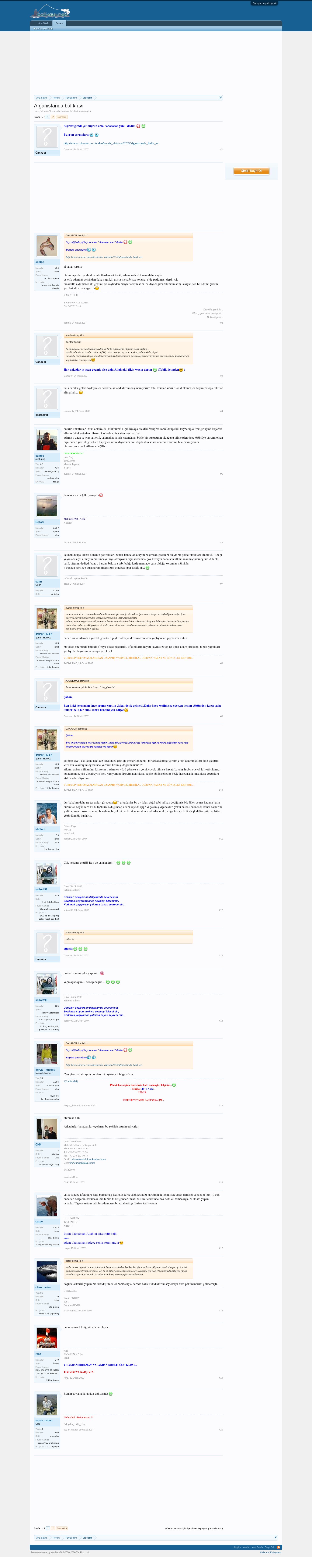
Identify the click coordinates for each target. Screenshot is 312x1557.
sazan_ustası (43, 1420)
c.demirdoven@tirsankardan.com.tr (88, 1159)
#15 (221, 1105)
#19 (221, 1377)
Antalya (55, 594)
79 (57, 835)
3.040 (56, 590)
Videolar (45, 111)
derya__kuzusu (45, 1069)
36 (57, 1296)
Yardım (246, 1547)
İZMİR (56, 1363)
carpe (39, 1221)
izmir (57, 271)
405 (57, 643)
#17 (221, 1248)
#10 (221, 790)
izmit (57, 647)
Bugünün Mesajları (43, 28)
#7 (221, 583)
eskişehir (54, 1436)
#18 (221, 1310)
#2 (221, 322)
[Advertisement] (128, 63)
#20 (221, 1429)
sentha (39, 262)
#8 (221, 663)
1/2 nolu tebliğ (71, 1081)
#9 (221, 716)
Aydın (56, 531)
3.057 (56, 528)
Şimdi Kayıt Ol (251, 171)
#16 (221, 1182)
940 (57, 1360)
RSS (278, 1547)
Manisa (55, 1154)
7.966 (56, 1082)
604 (57, 268)
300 (57, 1432)
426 (57, 468)
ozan (38, 581)
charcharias (43, 1287)
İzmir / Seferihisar (50, 902)
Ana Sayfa (43, 23)
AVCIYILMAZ (43, 634)
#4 (221, 411)
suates (39, 455)
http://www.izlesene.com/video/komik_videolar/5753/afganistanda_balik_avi (111, 143)
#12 (221, 910)
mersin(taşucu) (52, 471)
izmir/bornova (52, 1085)
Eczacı (39, 522)
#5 (221, 474)
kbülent (40, 829)
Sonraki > (62, 117)
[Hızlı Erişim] (220, 97)
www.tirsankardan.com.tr (82, 1162)
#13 (221, 955)
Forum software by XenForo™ (60, 1552)
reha (38, 1353)
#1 (221, 149)
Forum (59, 23)
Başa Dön (270, 1547)
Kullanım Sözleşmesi (270, 1552)
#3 (221, 375)
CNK (38, 1144)
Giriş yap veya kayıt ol (264, 3)
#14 (221, 1020)
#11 (221, 838)
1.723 (56, 1227)
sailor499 (41, 889)
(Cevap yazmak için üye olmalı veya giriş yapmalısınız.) (194, 1528)
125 (57, 895)
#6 (221, 542)
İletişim (237, 1547)
